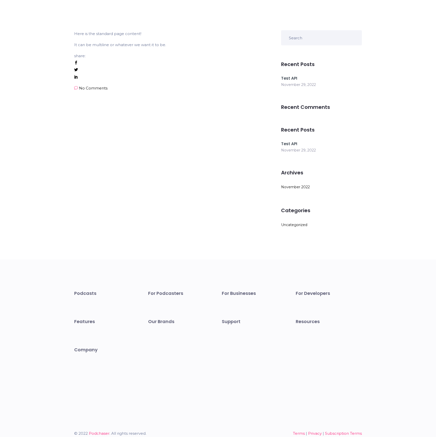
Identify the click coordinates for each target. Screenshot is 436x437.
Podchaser (99, 433)
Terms (299, 433)
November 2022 (295, 187)
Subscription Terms (343, 433)
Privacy (315, 433)
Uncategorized (294, 225)
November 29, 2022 (298, 84)
